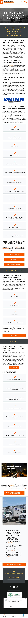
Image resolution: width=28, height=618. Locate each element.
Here (9, 556)
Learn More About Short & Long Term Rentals (14, 493)
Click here (13, 550)
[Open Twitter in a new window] (10, 587)
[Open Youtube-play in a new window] (17, 587)
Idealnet (14, 259)
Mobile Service (14, 335)
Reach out (18, 247)
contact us (11, 485)
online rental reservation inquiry (18, 488)
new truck (11, 65)
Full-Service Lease (14, 254)
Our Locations (13, 577)
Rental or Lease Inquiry (14, 564)
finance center (6, 248)
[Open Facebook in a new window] (13, 587)
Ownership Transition (14, 264)
